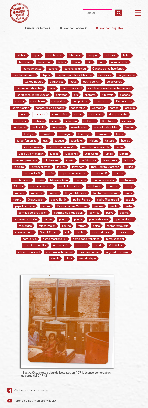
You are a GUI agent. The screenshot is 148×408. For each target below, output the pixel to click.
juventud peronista (25, 160)
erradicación (79, 127)
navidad (53, 193)
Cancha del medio (24, 75)
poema (124, 212)
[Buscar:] (98, 12)
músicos (36, 193)
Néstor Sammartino (105, 193)
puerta (78, 219)
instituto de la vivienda (95, 147)
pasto (128, 206)
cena (52, 88)
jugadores (71, 153)
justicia (123, 153)
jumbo (109, 153)
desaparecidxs (118, 114)
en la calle (38, 127)
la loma (128, 160)
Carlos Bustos (34, 81)
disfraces (89, 121)
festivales (47, 134)
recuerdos (25, 225)
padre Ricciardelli (108, 199)
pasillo (114, 206)
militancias (128, 179)
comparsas (102, 101)
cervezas (61, 94)
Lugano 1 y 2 (32, 173)
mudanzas (94, 186)
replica (66, 225)
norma (17, 199)
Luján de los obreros (73, 173)
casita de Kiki (91, 81)
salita (96, 225)
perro (109, 212)
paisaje (129, 199)
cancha (53, 68)
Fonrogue (65, 134)
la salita (19, 166)
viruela (55, 258)
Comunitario (124, 101)
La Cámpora (88, 160)
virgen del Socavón (117, 252)
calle (101, 62)
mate (40, 179)
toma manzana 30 (55, 238)
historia (109, 140)
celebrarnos (114, 81)
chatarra (90, 94)
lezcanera (78, 166)
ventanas (81, 245)
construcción (20, 107)
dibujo (54, 121)
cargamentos (126, 75)
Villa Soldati (116, 245)
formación (103, 134)
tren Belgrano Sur (35, 245)
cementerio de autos (29, 88)
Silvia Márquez (49, 232)
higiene (93, 140)
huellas (125, 140)
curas (78, 114)
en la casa (58, 127)
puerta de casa (98, 219)
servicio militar (24, 232)
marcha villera (21, 179)
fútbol (119, 134)
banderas (25, 62)
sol (67, 232)
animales (110, 55)
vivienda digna (87, 258)
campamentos (32, 68)
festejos (29, 134)
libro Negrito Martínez (105, 166)
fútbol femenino (26, 140)
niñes (128, 193)
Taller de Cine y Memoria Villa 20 (35, 400)
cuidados (39, 114)
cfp (76, 94)
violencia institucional (59, 252)
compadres (58, 101)
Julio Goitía (91, 153)
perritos (94, 212)
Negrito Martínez (75, 193)
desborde (21, 121)
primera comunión (25, 219)
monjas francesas (40, 186)
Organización (36, 199)
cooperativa (78, 107)
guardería (77, 140)
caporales (104, 75)
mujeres (113, 186)
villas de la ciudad (29, 252)
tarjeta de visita (101, 232)
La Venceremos (40, 166)
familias (129, 127)
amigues (92, 55)
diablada (39, 121)
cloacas (125, 94)
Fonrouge (84, 134)
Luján (50, 173)
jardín (119, 147)
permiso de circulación (32, 212)
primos (48, 219)
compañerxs (80, 101)
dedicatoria (95, 114)
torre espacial (115, 238)
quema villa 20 (124, 219)
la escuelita (110, 160)
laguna (61, 166)
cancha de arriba (75, 68)
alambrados (54, 55)
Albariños (75, 55)
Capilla (46, 75)
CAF (89, 62)
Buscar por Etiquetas (109, 28)
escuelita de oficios (106, 127)
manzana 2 (100, 173)
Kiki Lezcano (51, 160)
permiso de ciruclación (68, 212)
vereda (98, 245)
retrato (81, 225)
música (19, 193)
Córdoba (97, 107)
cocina (19, 101)
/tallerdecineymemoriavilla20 (32, 390)
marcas (119, 173)
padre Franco (81, 199)
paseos (98, 206)
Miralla (18, 186)
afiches (21, 55)
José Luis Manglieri (31, 153)
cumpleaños (60, 114)
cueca (23, 114)
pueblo (63, 219)
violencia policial (89, 252)
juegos (54, 153)
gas (45, 140)
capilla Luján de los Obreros (74, 75)
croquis (130, 107)
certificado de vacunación (33, 94)
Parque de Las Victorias (72, 206)
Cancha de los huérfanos (108, 68)
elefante (127, 121)
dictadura (71, 121)
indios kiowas (32, 147)
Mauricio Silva (59, 179)
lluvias (129, 166)
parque (45, 206)
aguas (36, 55)
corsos (114, 107)
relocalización (47, 225)
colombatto (37, 101)
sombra (80, 232)
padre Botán (58, 199)
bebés (62, 62)
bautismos (44, 62)
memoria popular (103, 179)
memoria (80, 179)
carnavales (57, 81)
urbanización (61, 245)
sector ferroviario (117, 225)
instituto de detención (61, 147)
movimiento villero (70, 186)
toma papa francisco (86, 238)
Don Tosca (108, 121)
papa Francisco (25, 206)
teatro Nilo (30, 238)
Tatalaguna (125, 232)
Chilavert (107, 94)
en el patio (19, 127)
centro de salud (72, 88)
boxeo (76, 62)
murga (129, 186)
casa (73, 81)
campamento (119, 62)
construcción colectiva (50, 107)
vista (69, 258)
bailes (126, 55)
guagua (59, 140)
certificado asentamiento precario (109, 88)
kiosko (70, 160)
